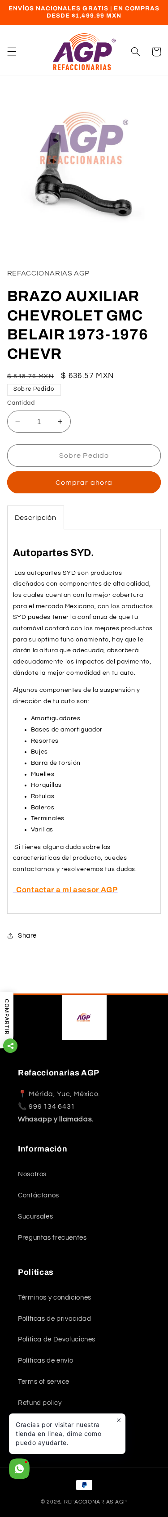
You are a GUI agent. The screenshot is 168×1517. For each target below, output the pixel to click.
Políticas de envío (45, 1360)
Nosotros (32, 1174)
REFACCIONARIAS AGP (95, 1501)
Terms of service (43, 1381)
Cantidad (20, 403)
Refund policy (39, 1403)
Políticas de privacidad (54, 1318)
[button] (11, 51)
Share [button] (27, 935)
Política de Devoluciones (56, 1339)
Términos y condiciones (54, 1297)
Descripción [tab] (35, 517)
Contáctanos (38, 1195)
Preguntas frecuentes (52, 1237)
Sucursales (35, 1216)
